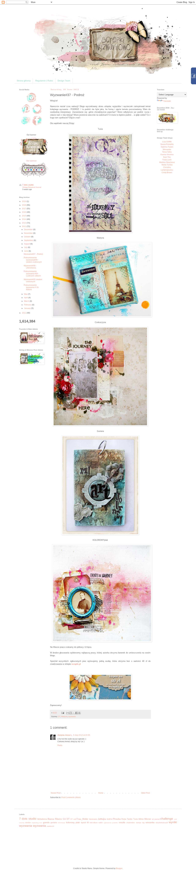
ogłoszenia (107, 823)
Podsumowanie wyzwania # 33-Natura (31, 287)
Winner (147, 819)
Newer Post (55, 793)
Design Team (64, 80)
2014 (24, 219)
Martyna (64, 716)
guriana (54, 823)
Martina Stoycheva (167, 162)
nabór (100, 823)
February (28, 305)
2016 (24, 212)
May (26, 294)
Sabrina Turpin (167, 147)
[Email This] (67, 712)
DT (59, 716)
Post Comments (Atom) (71, 797)
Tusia (135, 819)
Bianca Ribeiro (55, 819)
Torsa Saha (167, 152)
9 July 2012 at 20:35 (81, 735)
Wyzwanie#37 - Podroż (33, 254)
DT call (73, 819)
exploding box (37, 823)
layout (83, 823)
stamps (138, 823)
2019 (24, 201)
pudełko (115, 823)
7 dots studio (28, 185)
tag (143, 823)
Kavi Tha (167, 157)
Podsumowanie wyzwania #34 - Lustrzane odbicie (32, 273)
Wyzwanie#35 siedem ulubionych (33, 280)
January (27, 308)
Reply (59, 745)
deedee (28, 823)
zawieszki (50, 826)
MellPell (109, 819)
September (29, 240)
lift (88, 823)
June (26, 251)
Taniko (129, 819)
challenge (166, 818)
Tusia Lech (167, 160)
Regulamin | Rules (44, 80)
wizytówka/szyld (162, 823)
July (26, 247)
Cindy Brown (167, 172)
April (26, 298)
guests (46, 822)
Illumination (93, 819)
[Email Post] (63, 713)
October (27, 237)
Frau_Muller (82, 819)
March (27, 301)
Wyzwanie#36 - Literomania (30, 267)
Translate (167, 101)
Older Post (145, 793)
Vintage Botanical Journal (31, 187)
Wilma (141, 819)
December (28, 229)
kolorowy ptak (73, 822)
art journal (155, 819)
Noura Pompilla (166, 144)
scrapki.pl (76, 664)
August (27, 244)
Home (100, 793)
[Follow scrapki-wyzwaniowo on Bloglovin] (37, 114)
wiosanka (150, 822)
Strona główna (24, 80)
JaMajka (102, 819)
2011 (24, 313)
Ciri (64, 819)
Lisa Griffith (167, 142)
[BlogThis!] (70, 712)
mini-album (94, 823)
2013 (24, 223)
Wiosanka (167, 149)
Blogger (119, 868)
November (28, 233)
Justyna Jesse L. (64, 735)
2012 (24, 226)
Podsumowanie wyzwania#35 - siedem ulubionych (33, 260)
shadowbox (130, 823)
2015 (24, 216)
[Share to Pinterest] (79, 712)
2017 (24, 209)
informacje (61, 823)
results (122, 822)
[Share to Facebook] (76, 712)
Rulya (123, 819)
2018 (24, 205)
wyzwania (72, 716)
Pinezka (117, 819)
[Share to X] (73, 712)
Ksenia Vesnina (166, 154)
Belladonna (42, 819)
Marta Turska (167, 165)
